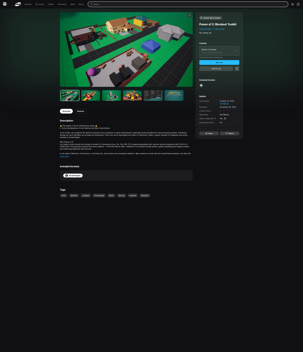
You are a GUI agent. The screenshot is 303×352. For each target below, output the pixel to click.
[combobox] (190, 4)
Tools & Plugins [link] (205, 29)
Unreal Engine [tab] (75, 175)
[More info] (225, 118)
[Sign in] (298, 4)
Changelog (224, 103)
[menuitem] (28, 4)
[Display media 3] (132, 95)
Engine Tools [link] (219, 29)
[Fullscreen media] (189, 15)
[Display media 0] (69, 95)
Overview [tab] (66, 111)
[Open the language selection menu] (292, 4)
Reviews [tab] (80, 111)
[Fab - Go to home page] (18, 4)
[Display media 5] (174, 95)
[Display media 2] (111, 95)
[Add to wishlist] (237, 68)
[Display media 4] (153, 95)
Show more (64, 156)
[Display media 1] (90, 95)
